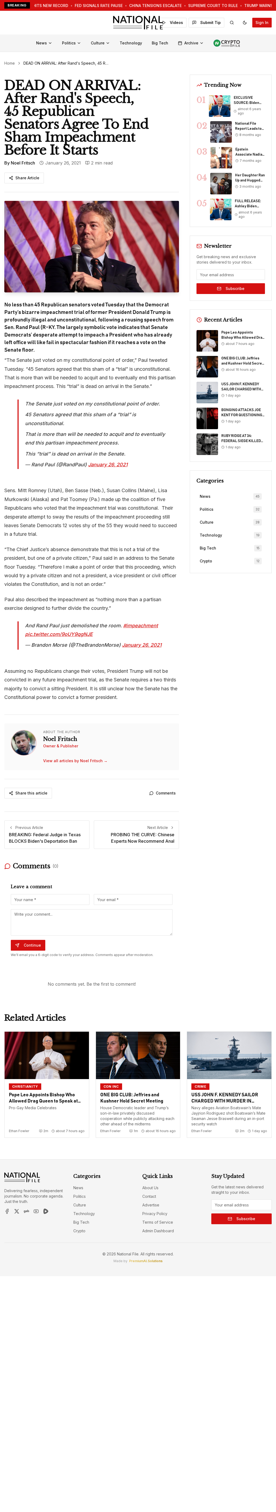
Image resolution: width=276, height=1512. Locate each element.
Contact (149, 1196)
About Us (150, 1187)
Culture (98, 43)
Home (9, 63)
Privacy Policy (154, 1213)
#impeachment (140, 625)
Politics (69, 43)
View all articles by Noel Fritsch (75, 760)
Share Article (27, 178)
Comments (166, 793)
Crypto (79, 1230)
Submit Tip (210, 22)
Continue (32, 945)
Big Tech (160, 43)
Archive (191, 43)
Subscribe (235, 288)
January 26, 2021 (107, 464)
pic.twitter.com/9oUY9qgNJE (59, 634)
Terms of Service (157, 1222)
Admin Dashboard (158, 1230)
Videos (176, 22)
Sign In (262, 22)
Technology (131, 43)
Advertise (150, 1205)
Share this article (31, 793)
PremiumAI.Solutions (146, 1261)
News (41, 43)
